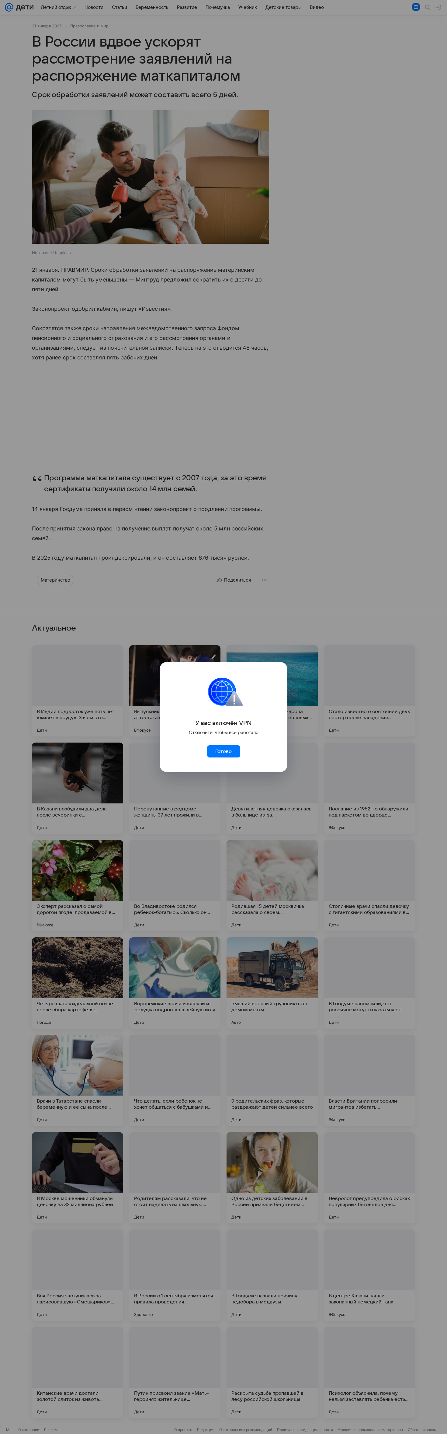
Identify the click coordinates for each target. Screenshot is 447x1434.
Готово (223, 751)
